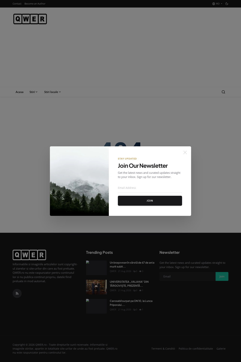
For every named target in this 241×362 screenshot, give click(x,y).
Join (150, 200)
